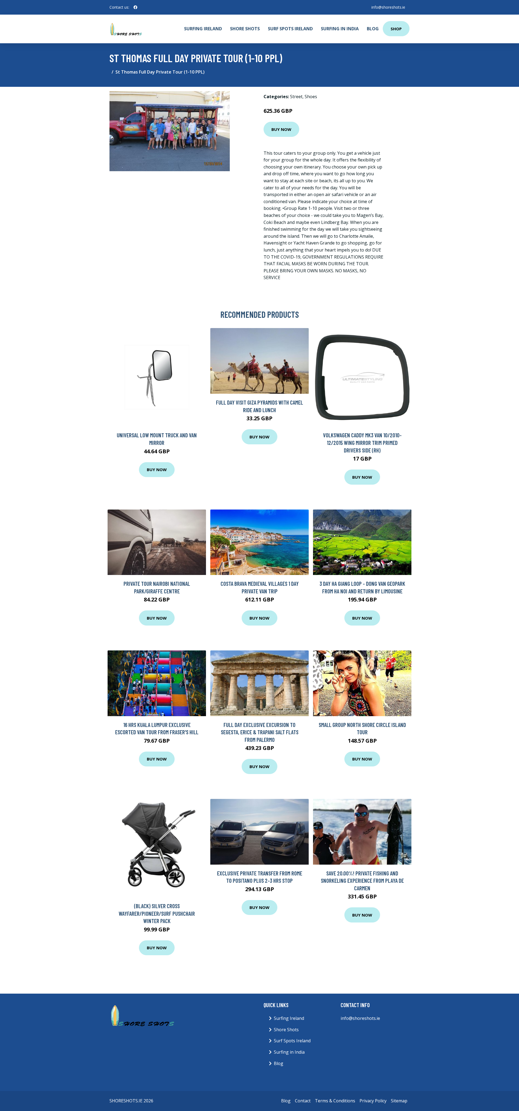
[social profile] (135, 7)
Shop (396, 28)
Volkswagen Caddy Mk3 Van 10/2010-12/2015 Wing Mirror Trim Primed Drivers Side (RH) (362, 442)
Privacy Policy (373, 1101)
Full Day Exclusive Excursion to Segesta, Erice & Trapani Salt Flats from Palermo (259, 732)
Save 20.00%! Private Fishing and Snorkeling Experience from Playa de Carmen (362, 880)
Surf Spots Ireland (290, 29)
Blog (373, 29)
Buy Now (281, 129)
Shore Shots (245, 29)
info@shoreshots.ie (388, 7)
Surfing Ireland (203, 29)
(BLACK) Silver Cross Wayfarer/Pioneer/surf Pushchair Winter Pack (157, 913)
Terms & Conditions (335, 1101)
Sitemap (399, 1101)
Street (296, 97)
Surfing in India (340, 29)
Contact (303, 1101)
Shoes (311, 97)
